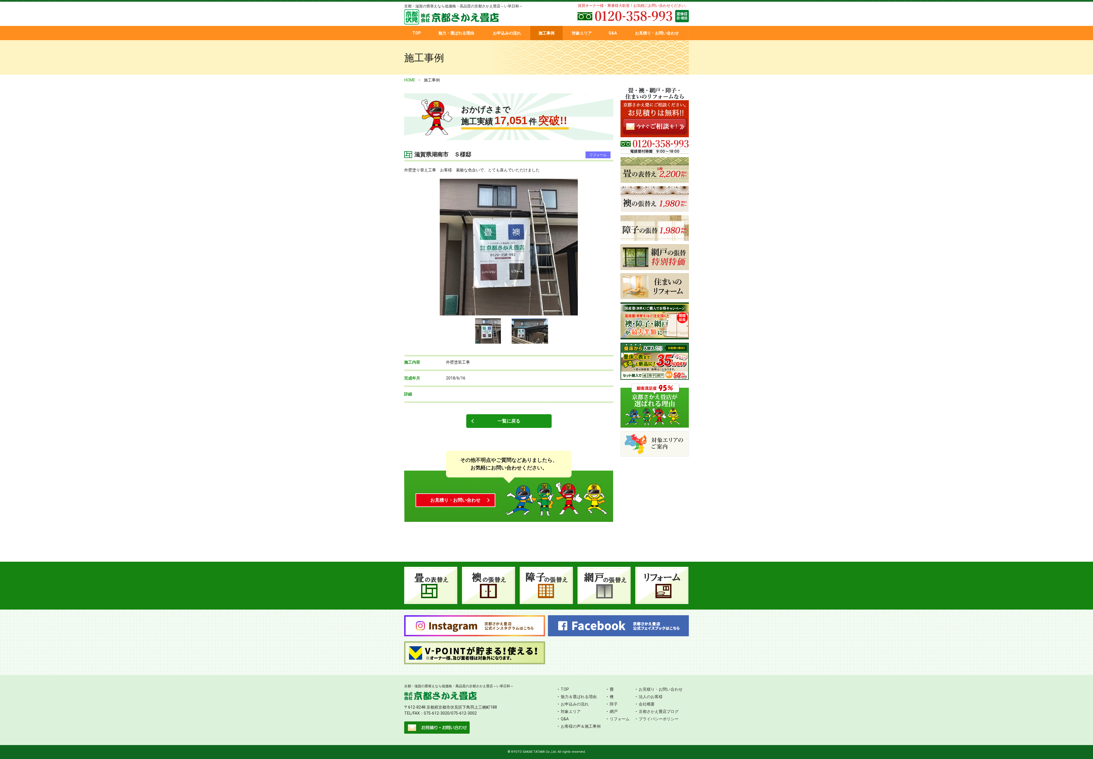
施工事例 (546, 33)
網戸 (614, 711)
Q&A (613, 33)
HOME (409, 80)
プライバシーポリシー (659, 719)
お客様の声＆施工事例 (581, 726)
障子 (614, 704)
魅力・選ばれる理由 (456, 33)
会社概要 (647, 704)
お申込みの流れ (507, 33)
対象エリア (582, 33)
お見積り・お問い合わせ (657, 33)
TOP (416, 33)
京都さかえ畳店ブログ (659, 711)
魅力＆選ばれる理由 (579, 696)
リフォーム (620, 719)
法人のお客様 (651, 696)
